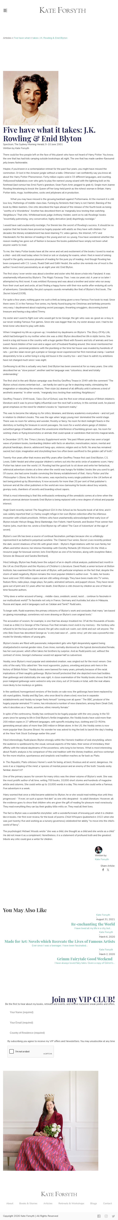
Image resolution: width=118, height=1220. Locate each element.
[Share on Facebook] (103, 870)
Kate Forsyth (102, 859)
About (9, 1203)
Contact (107, 1203)
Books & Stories (28, 1203)
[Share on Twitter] (108, 870)
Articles (7, 38)
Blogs (93, 1203)
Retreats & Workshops (71, 1203)
